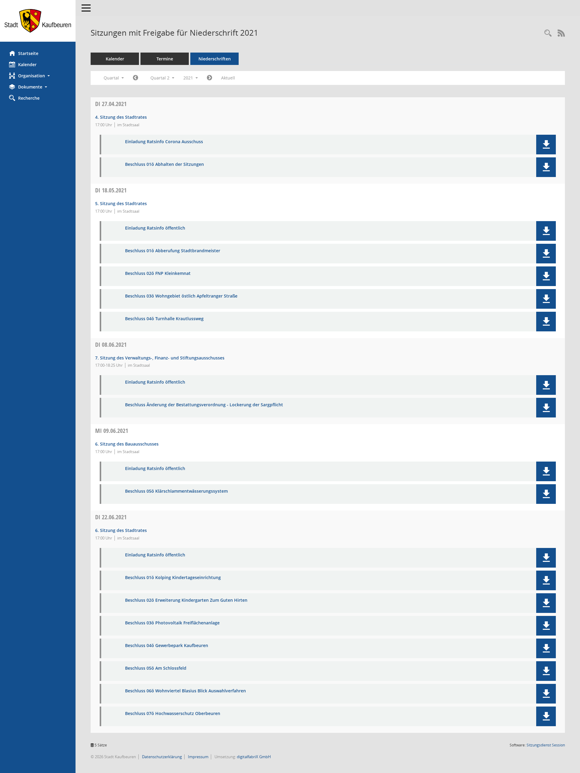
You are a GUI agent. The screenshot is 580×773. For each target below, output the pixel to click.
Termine (164, 59)
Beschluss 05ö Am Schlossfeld (155, 668)
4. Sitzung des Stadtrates (121, 117)
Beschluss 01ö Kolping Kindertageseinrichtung (173, 577)
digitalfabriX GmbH (254, 756)
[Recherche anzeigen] (548, 33)
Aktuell (228, 78)
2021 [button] (188, 78)
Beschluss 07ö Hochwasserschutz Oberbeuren (172, 713)
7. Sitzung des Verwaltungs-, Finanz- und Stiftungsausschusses (159, 358)
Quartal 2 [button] (160, 78)
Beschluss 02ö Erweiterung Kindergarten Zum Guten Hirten (186, 600)
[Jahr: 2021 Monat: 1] (135, 77)
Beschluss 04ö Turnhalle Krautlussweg (164, 318)
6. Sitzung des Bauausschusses (127, 444)
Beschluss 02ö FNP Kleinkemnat (158, 273)
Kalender (27, 64)
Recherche (29, 98)
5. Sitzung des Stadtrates (121, 203)
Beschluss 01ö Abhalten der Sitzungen (164, 164)
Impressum (197, 756)
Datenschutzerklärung (161, 756)
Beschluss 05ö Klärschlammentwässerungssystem (176, 491)
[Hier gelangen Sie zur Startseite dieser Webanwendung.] (37, 21)
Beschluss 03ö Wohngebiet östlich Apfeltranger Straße (181, 296)
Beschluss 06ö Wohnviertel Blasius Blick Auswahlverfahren (185, 691)
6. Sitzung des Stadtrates (121, 530)
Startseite (28, 53)
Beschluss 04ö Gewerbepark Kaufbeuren (166, 645)
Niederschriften (214, 59)
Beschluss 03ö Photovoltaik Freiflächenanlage (172, 623)
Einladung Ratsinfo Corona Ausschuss (164, 141)
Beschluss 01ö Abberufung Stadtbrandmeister (172, 250)
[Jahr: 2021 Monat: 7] (209, 77)
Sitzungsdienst (546, 745)
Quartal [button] (112, 78)
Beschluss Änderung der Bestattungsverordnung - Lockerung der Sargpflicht (204, 404)
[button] (38, 75)
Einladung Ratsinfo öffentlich (155, 228)
